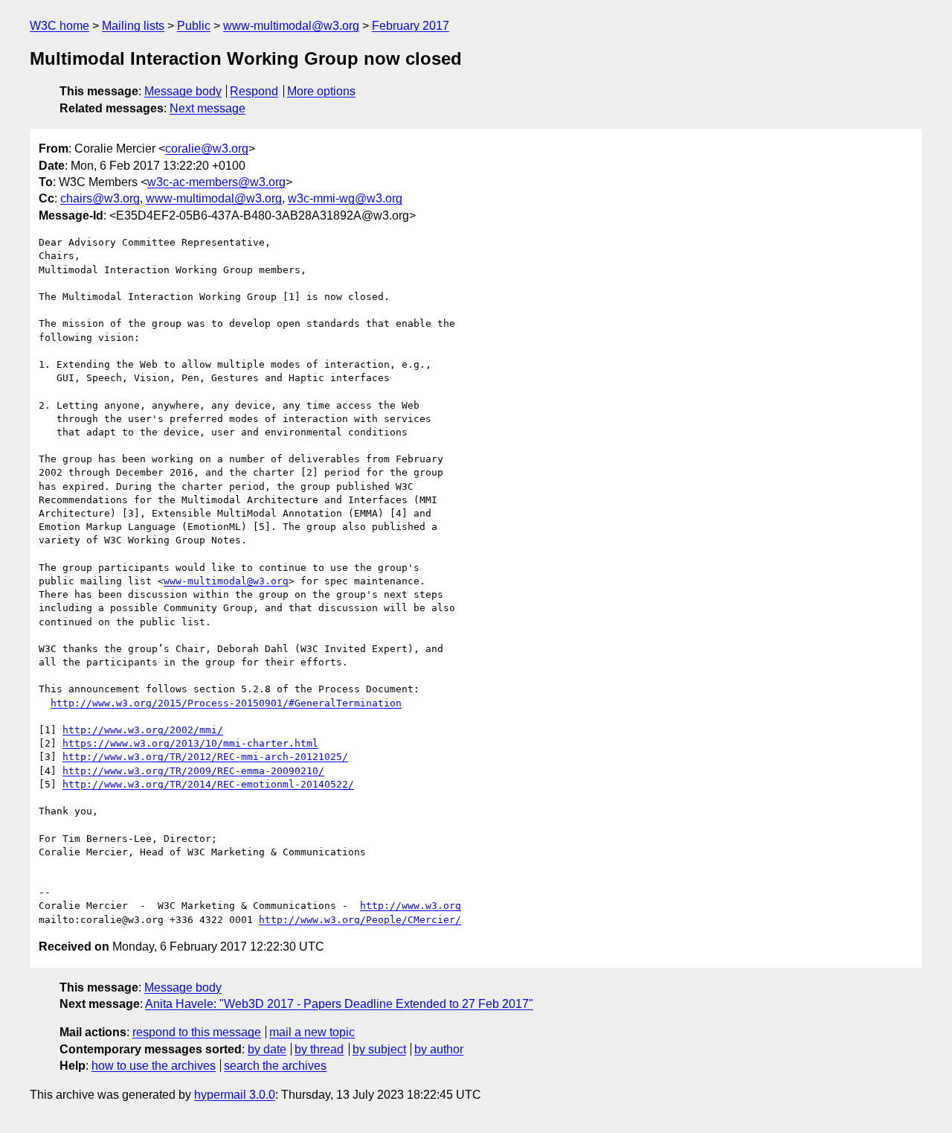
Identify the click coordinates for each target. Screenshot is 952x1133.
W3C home (59, 25)
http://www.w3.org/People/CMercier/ (360, 919)
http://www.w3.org (410, 905)
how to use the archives (153, 1065)
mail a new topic (312, 1032)
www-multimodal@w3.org (291, 25)
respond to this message (196, 1032)
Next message (207, 108)
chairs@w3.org (100, 198)
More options (321, 91)
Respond (254, 91)
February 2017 (410, 25)
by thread (319, 1049)
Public (193, 25)
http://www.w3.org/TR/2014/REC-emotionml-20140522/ (208, 784)
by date (267, 1049)
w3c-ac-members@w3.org (216, 182)
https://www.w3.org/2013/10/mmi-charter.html (190, 743)
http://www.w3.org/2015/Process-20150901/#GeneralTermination (226, 703)
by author (438, 1049)
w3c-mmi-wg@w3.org (345, 198)
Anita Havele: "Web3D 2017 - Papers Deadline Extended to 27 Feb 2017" (339, 1004)
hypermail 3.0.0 (234, 1094)
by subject (379, 1049)
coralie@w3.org (206, 148)
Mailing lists (133, 25)
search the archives (275, 1065)
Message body (183, 91)
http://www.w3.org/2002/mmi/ (142, 729)
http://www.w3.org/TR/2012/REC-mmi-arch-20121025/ (205, 756)
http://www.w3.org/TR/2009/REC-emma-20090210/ (193, 770)
